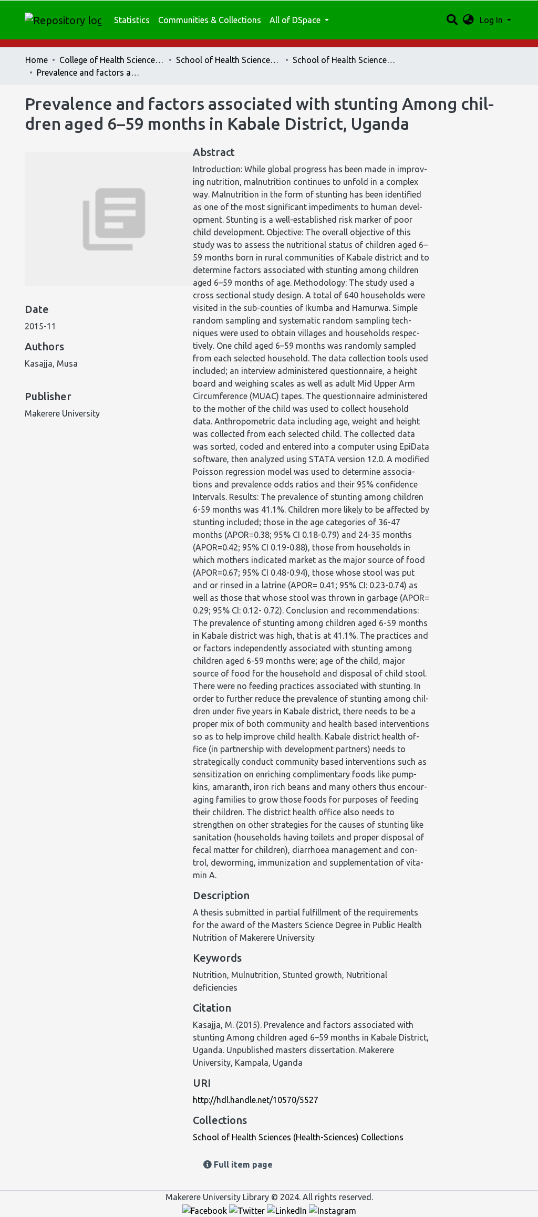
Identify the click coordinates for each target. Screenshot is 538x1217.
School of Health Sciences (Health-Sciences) (228, 60)
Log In (492, 20)
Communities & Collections (209, 20)
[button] (468, 20)
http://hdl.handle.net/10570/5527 (255, 1100)
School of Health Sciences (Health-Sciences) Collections (345, 60)
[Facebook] (205, 1209)
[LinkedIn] (288, 1209)
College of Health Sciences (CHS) (111, 60)
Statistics (132, 20)
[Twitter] (248, 1209)
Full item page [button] (242, 1164)
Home (36, 60)
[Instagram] (332, 1209)
